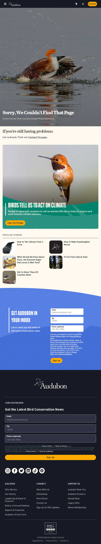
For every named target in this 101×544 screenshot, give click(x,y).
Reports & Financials (14, 510)
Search (83, 3)
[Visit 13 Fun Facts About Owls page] (71, 262)
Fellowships (41, 494)
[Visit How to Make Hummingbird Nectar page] (71, 247)
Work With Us (42, 489)
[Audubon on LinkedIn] (28, 470)
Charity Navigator (50, 527)
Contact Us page (37, 137)
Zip (53, 318)
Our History (10, 494)
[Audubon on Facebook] (14, 470)
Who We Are (11, 489)
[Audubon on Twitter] (21, 470)
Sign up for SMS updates (47, 507)
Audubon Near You (77, 489)
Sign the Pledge (15, 223)
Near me (76, 4)
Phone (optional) (58, 327)
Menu (5, 4)
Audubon (14, 4)
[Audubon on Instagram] (8, 470)
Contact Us (41, 503)
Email (54, 310)
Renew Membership (77, 507)
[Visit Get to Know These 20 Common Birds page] (25, 277)
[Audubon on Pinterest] (42, 470)
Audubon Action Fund (15, 514)
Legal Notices (37, 541)
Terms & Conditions (65, 354)
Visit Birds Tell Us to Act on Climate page (50, 187)
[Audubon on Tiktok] (35, 470)
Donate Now (74, 498)
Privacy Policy (61, 336)
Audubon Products (77, 494)
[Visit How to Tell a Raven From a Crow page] (25, 247)
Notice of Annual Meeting (17, 505)
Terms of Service (75, 336)
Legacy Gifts (73, 503)
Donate (92, 4)
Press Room (41, 498)
